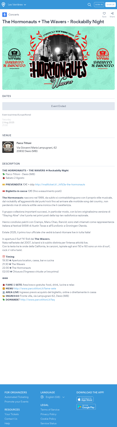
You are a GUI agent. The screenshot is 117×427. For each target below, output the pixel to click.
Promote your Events (16, 401)
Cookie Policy (48, 418)
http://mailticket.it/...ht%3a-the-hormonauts (60, 184)
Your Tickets (12, 414)
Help (7, 423)
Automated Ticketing (17, 396)
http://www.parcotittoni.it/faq (38, 299)
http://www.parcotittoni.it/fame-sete (35, 288)
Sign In (99, 4)
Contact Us (11, 418)
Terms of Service (50, 409)
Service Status (49, 423)
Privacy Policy (49, 414)
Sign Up (111, 4)
